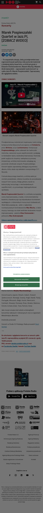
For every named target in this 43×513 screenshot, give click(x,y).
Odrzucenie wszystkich (21, 279)
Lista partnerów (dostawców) (12, 267)
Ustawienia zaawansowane (21, 274)
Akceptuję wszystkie (21, 285)
